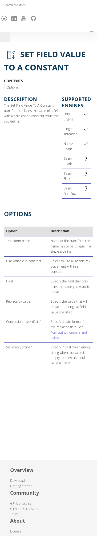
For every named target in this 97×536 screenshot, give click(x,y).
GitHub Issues (20, 503)
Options (12, 87)
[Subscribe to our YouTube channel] (24, 17)
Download (17, 480)
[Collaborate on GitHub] (34, 17)
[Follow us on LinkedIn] (15, 17)
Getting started (21, 486)
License (15, 531)
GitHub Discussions (24, 508)
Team (14, 514)
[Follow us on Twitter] (5, 17)
